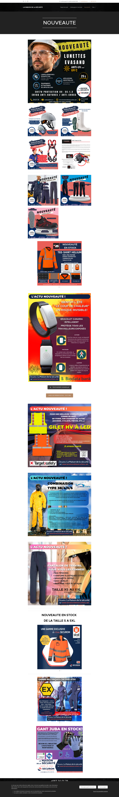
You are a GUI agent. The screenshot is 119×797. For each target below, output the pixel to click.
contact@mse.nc (84, 1)
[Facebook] (23, 1)
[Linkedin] (28, 1)
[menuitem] (64, 7)
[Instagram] (25, 1)
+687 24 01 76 (93, 1)
